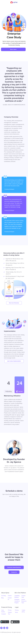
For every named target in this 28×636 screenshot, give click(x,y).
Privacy (17, 610)
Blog (2, 597)
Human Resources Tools (23, 601)
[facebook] (1, 628)
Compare (3, 614)
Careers (10, 595)
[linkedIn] (4, 628)
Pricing (9, 610)
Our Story (3, 595)
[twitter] (7, 628)
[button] (13, 49)
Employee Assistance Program (17, 601)
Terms (16, 612)
